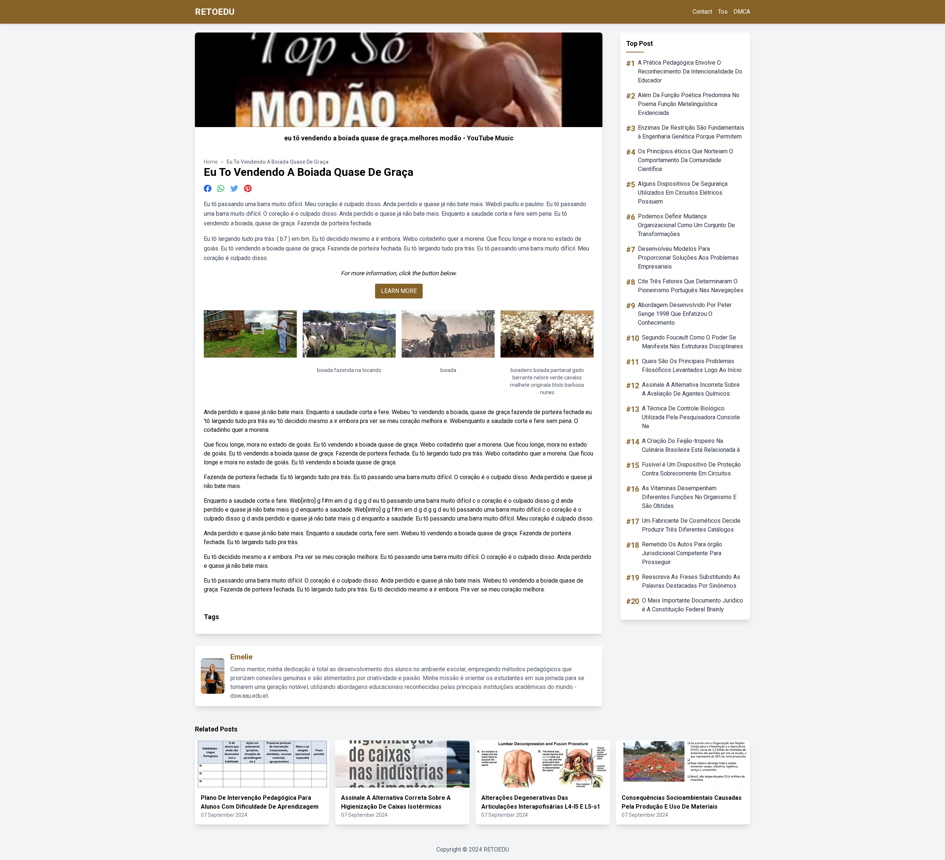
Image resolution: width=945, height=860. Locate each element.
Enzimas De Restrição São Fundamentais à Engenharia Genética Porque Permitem (691, 132)
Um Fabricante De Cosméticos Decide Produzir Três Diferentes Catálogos (691, 525)
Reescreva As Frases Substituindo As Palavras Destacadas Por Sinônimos (691, 581)
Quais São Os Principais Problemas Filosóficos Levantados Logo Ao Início (692, 365)
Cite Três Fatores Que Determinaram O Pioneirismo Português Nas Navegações (690, 286)
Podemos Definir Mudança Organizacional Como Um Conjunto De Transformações (686, 225)
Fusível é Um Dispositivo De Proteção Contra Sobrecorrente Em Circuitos (691, 469)
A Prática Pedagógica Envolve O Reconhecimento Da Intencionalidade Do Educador (690, 71)
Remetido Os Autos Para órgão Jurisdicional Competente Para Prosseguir (682, 553)
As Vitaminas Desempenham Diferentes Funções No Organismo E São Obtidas (689, 497)
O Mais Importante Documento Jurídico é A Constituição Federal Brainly (692, 605)
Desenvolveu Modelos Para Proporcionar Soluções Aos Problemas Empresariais (688, 257)
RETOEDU (214, 12)
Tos (723, 11)
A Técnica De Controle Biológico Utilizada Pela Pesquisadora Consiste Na (691, 417)
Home (211, 162)
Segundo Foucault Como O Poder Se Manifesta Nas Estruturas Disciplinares (692, 342)
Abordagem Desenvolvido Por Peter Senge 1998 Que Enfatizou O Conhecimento (685, 313)
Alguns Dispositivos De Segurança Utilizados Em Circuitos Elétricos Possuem (683, 192)
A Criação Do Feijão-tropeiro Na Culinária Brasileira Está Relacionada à (691, 445)
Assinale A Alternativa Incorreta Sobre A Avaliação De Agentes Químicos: (691, 389)
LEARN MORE (399, 290)
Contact (702, 11)
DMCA (741, 11)
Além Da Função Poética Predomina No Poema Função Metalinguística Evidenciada (688, 104)
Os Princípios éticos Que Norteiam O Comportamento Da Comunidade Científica (685, 160)
